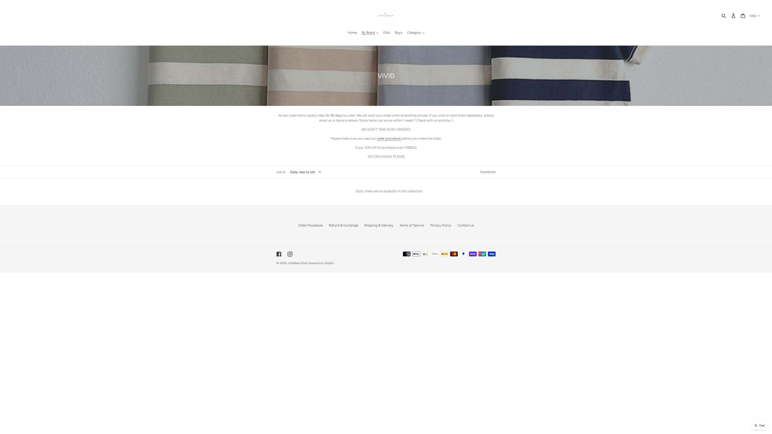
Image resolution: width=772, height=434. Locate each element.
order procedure (389, 138)
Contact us (465, 225)
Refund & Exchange (343, 225)
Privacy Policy (440, 225)
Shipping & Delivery (378, 225)
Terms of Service (411, 225)
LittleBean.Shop (298, 263)
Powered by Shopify (321, 263)
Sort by (281, 172)
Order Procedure (310, 225)
